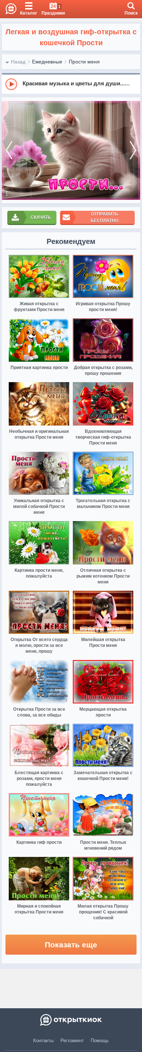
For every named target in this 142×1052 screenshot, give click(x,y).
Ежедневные (47, 62)
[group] (71, 84)
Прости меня (84, 62)
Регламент (72, 1040)
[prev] (9, 150)
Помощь (100, 1040)
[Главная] (8, 9)
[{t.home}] (71, 1020)
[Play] (11, 84)
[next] (132, 150)
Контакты (43, 1040)
